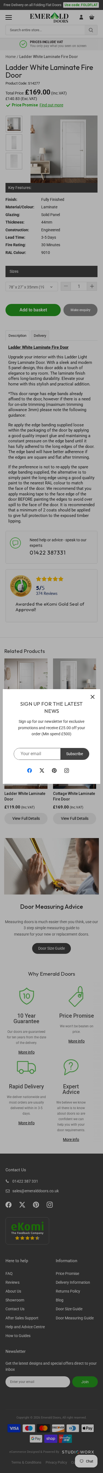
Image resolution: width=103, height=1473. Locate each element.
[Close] (93, 697)
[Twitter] (42, 770)
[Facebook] (29, 770)
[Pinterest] (54, 770)
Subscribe (74, 754)
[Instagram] (66, 770)
